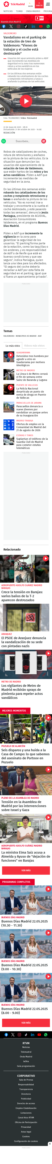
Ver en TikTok (26, 1035)
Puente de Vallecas (27, 385)
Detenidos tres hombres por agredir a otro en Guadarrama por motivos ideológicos (8, 356)
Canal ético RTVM (26, 1118)
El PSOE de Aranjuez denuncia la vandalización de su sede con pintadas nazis (24, 618)
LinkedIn (33, 26)
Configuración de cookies (26, 1141)
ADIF (40, 336)
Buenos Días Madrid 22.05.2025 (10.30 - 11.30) (26, 900)
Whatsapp (48, 26)
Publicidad (26, 1099)
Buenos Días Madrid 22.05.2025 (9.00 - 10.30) (26, 943)
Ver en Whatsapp (46, 1034)
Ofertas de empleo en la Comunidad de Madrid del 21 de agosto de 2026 (8, 424)
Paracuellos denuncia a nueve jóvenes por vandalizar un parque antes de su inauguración (8, 407)
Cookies (26, 1137)
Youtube (41, 26)
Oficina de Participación (26, 1122)
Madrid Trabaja (24, 421)
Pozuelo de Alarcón (13, 746)
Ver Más (26, 870)
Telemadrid (26, 1052)
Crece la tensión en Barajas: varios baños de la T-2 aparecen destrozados (24, 569)
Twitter (11, 26)
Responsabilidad (26, 1085)
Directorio (26, 1094)
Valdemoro (10, 33)
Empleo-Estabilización (26, 1108)
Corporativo (26, 1076)
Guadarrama (23, 353)
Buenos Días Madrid (13, 917)
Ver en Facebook (6, 1035)
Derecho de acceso (26, 1103)
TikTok (26, 26)
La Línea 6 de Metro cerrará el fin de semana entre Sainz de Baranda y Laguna (8, 374)
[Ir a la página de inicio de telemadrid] (14, 4)
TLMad (19, 11)
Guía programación (26, 1066)
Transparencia (26, 1089)
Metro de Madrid (25, 370)
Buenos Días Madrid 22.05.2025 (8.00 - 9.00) (26, 987)
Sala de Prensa (26, 1080)
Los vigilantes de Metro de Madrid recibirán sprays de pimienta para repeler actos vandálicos (26, 664)
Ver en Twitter (13, 1035)
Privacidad (26, 1127)
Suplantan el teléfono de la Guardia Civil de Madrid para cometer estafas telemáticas (8, 439)
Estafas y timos (24, 435)
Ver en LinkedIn (32, 1034)
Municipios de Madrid (26, 336)
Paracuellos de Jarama (28, 403)
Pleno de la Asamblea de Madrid (20, 798)
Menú (48, 4)
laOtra (26, 1061)
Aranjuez (6, 634)
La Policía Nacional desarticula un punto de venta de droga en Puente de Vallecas (8, 389)
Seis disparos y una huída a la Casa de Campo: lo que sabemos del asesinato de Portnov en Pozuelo (26, 728)
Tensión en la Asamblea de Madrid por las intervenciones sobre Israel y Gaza (26, 780)
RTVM (26, 1043)
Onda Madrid (33, 11)
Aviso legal (26, 1132)
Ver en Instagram (19, 1034)
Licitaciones (26, 1113)
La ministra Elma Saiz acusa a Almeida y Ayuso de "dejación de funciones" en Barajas (26, 828)
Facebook (3, 26)
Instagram (18, 26)
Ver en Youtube (39, 1034)
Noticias (8, 11)
